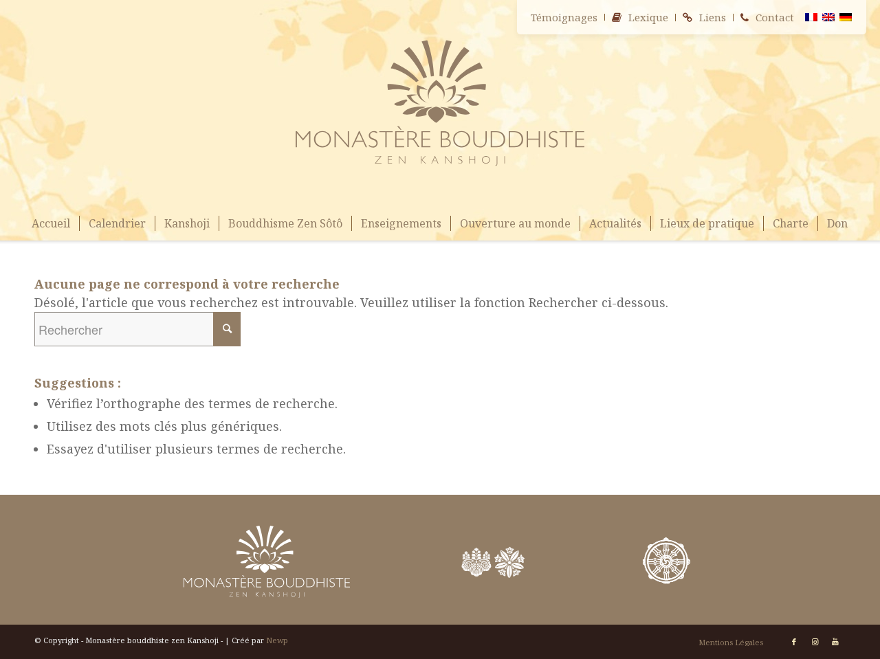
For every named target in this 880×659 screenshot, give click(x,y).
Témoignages (564, 17)
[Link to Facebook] (794, 642)
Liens (712, 17)
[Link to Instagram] (814, 642)
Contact (775, 17)
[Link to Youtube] (835, 642)
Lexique (648, 17)
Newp (277, 640)
